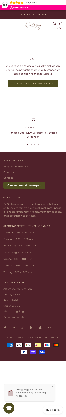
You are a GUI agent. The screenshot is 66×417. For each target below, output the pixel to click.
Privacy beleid (11, 294)
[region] (33, 128)
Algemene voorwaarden (17, 288)
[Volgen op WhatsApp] (49, 327)
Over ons (8, 172)
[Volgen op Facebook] (5, 327)
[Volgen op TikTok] (22, 327)
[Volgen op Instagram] (14, 327)
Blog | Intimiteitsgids (16, 166)
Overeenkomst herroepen (24, 185)
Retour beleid (11, 300)
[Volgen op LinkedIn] (31, 327)
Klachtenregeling (13, 311)
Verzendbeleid (11, 305)
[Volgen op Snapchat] (40, 327)
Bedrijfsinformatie (14, 317)
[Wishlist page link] (59, 29)
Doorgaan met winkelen (33, 83)
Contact (8, 177)
